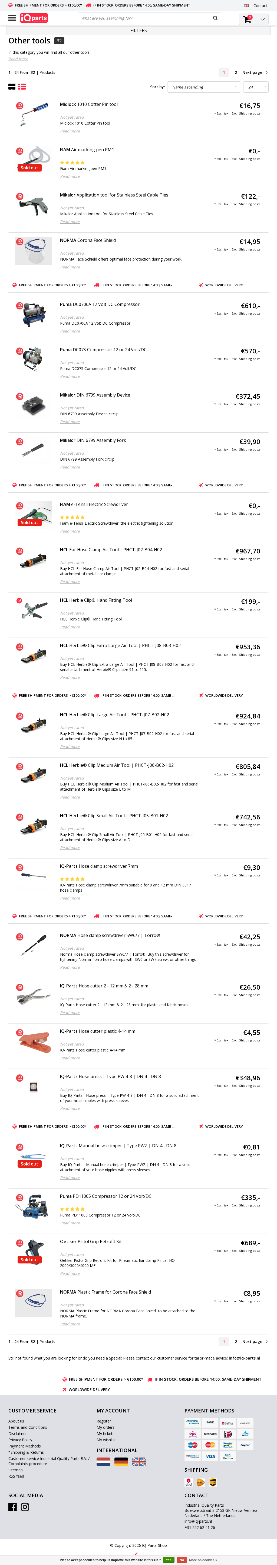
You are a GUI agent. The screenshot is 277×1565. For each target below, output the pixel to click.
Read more (18, 58)
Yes (169, 1560)
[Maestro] (192, 1445)
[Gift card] (210, 1434)
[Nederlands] (103, 1464)
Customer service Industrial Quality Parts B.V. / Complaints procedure (49, 1461)
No (182, 1560)
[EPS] (192, 1434)
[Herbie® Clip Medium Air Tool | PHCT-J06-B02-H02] (33, 776)
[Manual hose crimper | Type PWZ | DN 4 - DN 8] (33, 1156)
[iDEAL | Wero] (228, 1434)
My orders (105, 1427)
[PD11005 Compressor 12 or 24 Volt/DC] (33, 1207)
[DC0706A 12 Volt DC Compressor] (33, 315)
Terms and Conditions (27, 1427)
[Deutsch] (121, 1464)
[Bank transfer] (210, 1423)
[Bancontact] (228, 1445)
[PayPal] (245, 1445)
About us (16, 1421)
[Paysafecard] (192, 1456)
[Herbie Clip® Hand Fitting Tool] (33, 610)
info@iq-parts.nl (198, 1521)
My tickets (105, 1433)
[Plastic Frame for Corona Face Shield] (33, 1303)
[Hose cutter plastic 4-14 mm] (33, 1042)
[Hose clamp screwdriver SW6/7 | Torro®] (33, 946)
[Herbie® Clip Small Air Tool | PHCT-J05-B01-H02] (33, 826)
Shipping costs (249, 113)
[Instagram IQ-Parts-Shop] (25, 1509)
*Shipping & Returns (26, 1452)
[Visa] (210, 1456)
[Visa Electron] (228, 1456)
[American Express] (192, 1423)
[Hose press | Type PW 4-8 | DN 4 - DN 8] (33, 1087)
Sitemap (15, 1469)
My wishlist (106, 1439)
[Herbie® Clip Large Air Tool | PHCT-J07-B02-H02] (33, 725)
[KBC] (245, 1434)
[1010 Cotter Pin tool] (33, 115)
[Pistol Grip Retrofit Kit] (33, 1252)
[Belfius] (228, 1423)
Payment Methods (24, 1446)
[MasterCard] (210, 1445)
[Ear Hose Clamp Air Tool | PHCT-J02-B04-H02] (33, 560)
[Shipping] (188, 1482)
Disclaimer (17, 1433)
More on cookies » (203, 1560)
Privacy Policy (20, 1439)
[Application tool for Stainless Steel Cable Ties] (33, 206)
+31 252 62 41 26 (199, 1527)
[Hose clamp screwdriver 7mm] (33, 877)
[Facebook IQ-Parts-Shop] (12, 1509)
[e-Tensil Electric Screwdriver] (33, 515)
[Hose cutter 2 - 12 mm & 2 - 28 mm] (33, 996)
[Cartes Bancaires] (245, 1423)
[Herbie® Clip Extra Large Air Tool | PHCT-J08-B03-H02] (33, 656)
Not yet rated (72, 117)
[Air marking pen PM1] (33, 160)
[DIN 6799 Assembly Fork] (33, 451)
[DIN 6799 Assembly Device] (33, 406)
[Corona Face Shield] (33, 251)
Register (104, 1421)
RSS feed (16, 1476)
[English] (246, 5)
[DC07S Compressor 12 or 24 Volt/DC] (33, 360)
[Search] (215, 18)
